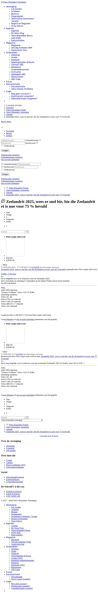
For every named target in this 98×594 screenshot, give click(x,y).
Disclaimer (10, 446)
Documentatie (13, 84)
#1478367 (19, 354)
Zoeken (9, 136)
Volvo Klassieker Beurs (21, 35)
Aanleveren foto (19, 50)
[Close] (2, 127)
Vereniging (11, 6)
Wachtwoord (30, 143)
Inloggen (5, 150)
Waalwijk (15, 60)
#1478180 (35, 267)
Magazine (10, 43)
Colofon (9, 463)
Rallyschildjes (17, 40)
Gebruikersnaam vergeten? (24, 98)
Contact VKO (17, 64)
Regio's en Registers (20, 23)
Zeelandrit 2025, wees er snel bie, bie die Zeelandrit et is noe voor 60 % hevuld (33, 269)
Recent (9, 133)
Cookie (9, 460)
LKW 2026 (16, 38)
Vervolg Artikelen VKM (21, 48)
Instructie (16, 72)
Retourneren (17, 77)
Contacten (10, 448)
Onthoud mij (9, 146)
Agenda (10, 28)
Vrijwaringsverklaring (15, 467)
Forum (9, 81)
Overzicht (10, 131)
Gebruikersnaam (31, 140)
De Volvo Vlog (17, 33)
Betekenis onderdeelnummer (20, 68)
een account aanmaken (10, 159)
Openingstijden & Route (22, 62)
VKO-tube (15, 79)
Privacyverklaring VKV (16, 465)
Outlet (14, 57)
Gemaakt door (46, 436)
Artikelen (15, 11)
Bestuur (15, 14)
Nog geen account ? (21, 94)
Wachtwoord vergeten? (22, 96)
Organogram (17, 16)
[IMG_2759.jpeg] (8, 274)
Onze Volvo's (17, 26)
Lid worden (16, 9)
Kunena (55, 436)
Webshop (15, 55)
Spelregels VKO (18, 74)
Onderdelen (11, 52)
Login (8, 91)
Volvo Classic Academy (22, 89)
